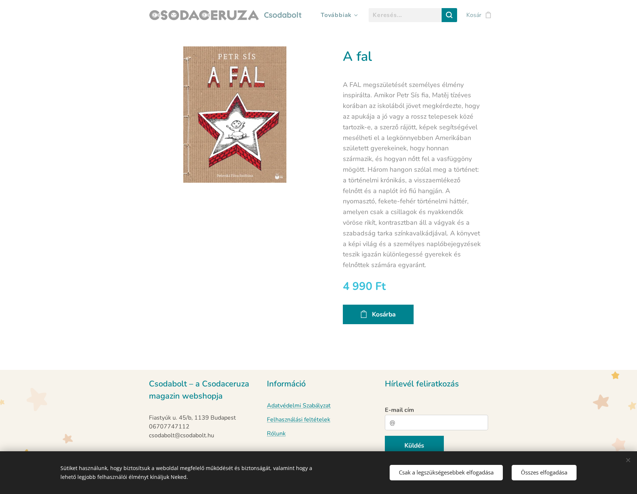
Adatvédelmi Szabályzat (299, 406)
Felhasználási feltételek (298, 420)
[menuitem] (338, 15)
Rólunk (276, 434)
